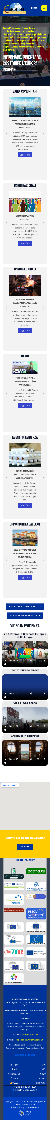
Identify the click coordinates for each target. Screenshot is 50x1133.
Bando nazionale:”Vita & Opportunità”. (25, 218)
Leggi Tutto (25, 155)
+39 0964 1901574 (28, 1034)
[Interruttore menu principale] (44, 8)
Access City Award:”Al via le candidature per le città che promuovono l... (25, 381)
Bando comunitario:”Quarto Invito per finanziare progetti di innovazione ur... (25, 124)
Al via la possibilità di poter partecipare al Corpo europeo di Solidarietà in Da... (25, 553)
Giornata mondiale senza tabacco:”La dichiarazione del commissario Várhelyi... (25, 474)
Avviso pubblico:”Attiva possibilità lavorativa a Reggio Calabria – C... (25, 303)
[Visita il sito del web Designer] (25, 1113)
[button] (6, 134)
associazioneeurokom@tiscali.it (28, 1040)
